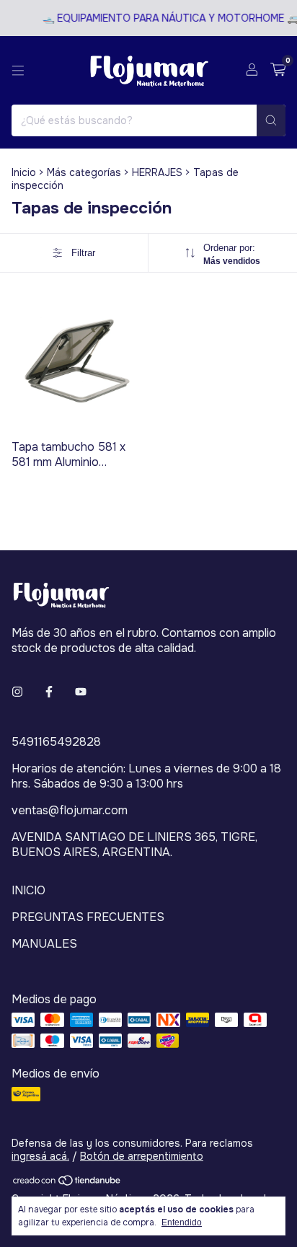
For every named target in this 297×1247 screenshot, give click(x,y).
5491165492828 (56, 741)
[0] (277, 70)
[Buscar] (271, 120)
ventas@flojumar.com (70, 810)
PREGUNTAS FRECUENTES (88, 917)
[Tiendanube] (67, 1182)
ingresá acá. (40, 1156)
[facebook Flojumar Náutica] (49, 692)
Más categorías (84, 172)
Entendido (181, 1222)
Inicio (24, 172)
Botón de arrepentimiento (141, 1156)
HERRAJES (157, 172)
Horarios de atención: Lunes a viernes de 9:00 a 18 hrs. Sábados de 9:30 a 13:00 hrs (146, 776)
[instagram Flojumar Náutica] (17, 692)
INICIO (28, 890)
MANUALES (44, 943)
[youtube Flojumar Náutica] (81, 692)
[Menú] (18, 70)
